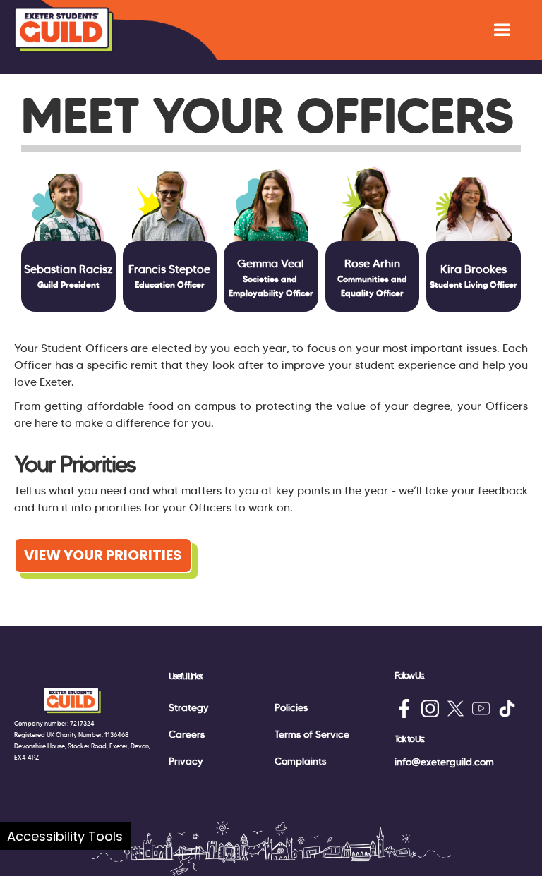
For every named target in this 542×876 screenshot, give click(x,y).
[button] (502, 30)
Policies (291, 707)
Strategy (189, 707)
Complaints (300, 761)
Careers (187, 734)
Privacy (186, 761)
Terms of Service (312, 734)
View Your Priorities (103, 555)
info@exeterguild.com (444, 761)
